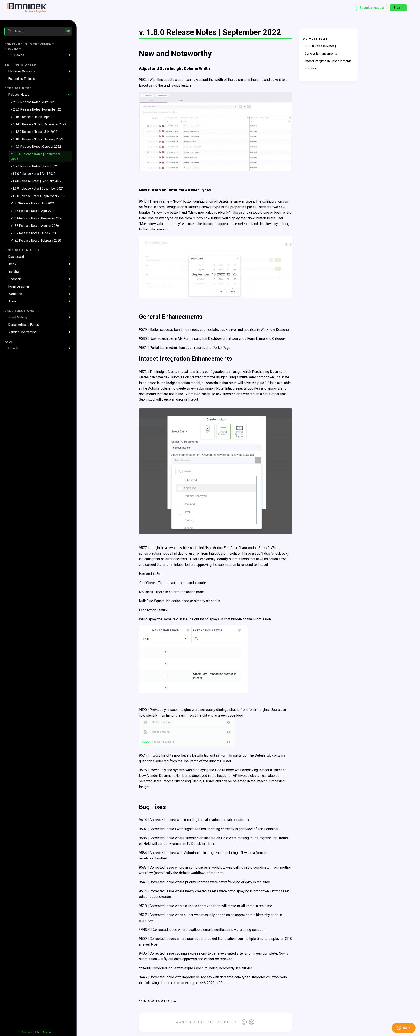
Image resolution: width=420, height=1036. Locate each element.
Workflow (15, 294)
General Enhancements (321, 53)
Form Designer (18, 286)
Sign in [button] (398, 7)
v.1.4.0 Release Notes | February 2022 (35, 181)
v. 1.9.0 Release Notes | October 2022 (35, 146)
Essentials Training (21, 79)
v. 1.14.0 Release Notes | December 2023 (38, 124)
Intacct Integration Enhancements (328, 61)
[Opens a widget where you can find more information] (404, 1028)
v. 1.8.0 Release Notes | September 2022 (35, 156)
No (251, 1022)
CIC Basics (16, 55)
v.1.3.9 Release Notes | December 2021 (37, 188)
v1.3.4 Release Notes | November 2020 (36, 218)
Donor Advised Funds (23, 325)
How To (13, 348)
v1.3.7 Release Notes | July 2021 (32, 203)
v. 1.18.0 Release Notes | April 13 (32, 117)
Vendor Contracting (22, 332)
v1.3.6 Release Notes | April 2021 (32, 211)
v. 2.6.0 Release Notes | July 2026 (33, 102)
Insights (14, 272)
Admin (13, 301)
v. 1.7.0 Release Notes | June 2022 (33, 166)
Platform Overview (21, 71)
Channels (15, 279)
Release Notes (18, 95)
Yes (244, 1022)
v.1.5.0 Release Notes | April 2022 (33, 173)
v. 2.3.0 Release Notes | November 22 (35, 109)
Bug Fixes (311, 68)
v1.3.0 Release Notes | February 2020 (35, 240)
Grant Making (17, 317)
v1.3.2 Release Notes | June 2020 (33, 233)
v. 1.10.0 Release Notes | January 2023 (36, 139)
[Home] (27, 7)
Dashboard (16, 257)
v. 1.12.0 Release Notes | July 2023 (33, 131)
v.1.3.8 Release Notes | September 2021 (37, 196)
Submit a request (372, 7)
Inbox (12, 264)
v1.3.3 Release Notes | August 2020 (34, 225)
